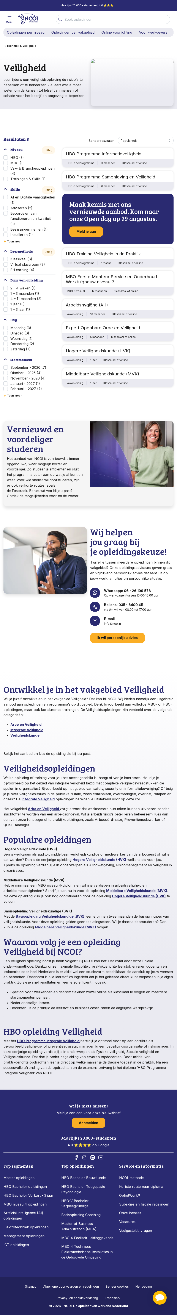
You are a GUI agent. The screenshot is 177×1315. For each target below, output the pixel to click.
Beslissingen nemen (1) (29, 229)
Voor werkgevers (153, 32)
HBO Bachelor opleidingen (25, 1186)
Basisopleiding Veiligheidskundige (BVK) (50, 916)
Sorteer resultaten (101, 140)
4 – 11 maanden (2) (25, 299)
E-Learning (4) (22, 270)
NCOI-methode (131, 1178)
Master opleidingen (19, 1178)
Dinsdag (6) (19, 333)
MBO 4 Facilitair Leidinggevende (87, 1238)
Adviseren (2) (21, 208)
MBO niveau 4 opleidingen (25, 1204)
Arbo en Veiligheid (25, 724)
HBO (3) (17, 157)
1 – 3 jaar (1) (20, 309)
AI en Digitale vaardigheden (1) (32, 200)
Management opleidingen (23, 1236)
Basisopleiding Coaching (81, 1215)
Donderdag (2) (22, 344)
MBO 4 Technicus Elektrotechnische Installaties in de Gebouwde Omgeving (87, 1251)
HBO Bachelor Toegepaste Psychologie (83, 1189)
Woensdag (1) (21, 338)
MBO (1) (17, 163)
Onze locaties (130, 1213)
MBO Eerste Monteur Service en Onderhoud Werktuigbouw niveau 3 (111, 279)
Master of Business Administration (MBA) (78, 1226)
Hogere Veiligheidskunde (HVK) (98, 350)
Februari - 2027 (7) (26, 389)
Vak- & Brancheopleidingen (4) (32, 171)
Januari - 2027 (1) (25, 383)
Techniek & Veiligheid (21, 45)
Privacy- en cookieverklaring (77, 1298)
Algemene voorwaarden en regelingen (71, 1286)
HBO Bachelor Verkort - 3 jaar (28, 1195)
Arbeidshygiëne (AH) (87, 305)
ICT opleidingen (16, 1245)
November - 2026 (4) (28, 378)
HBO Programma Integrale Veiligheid (48, 1041)
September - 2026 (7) (28, 367)
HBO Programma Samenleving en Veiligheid (110, 177)
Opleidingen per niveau (25, 32)
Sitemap (30, 1286)
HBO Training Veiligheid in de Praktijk (103, 253)
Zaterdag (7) (20, 349)
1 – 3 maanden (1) (24, 293)
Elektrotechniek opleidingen (26, 1227)
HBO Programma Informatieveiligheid (103, 153)
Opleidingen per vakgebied (73, 32)
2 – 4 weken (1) (23, 288)
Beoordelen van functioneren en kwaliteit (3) (30, 218)
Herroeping (144, 1286)
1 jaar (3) (17, 304)
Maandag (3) (20, 328)
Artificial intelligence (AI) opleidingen (23, 1215)
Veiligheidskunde (25, 735)
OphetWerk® (129, 1195)
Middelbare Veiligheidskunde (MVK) (102, 373)
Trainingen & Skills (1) (28, 179)
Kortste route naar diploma (141, 1186)
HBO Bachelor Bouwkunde (83, 1178)
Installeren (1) (21, 235)
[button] (160, 1298)
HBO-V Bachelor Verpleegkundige (75, 1203)
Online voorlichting (116, 32)
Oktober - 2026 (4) (26, 373)
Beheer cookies (117, 1286)
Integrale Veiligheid (26, 730)
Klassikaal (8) (21, 259)
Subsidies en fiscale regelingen (144, 1204)
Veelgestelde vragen (135, 1230)
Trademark (112, 1298)
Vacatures (127, 1222)
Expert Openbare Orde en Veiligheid (103, 327)
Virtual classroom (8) (27, 264)
